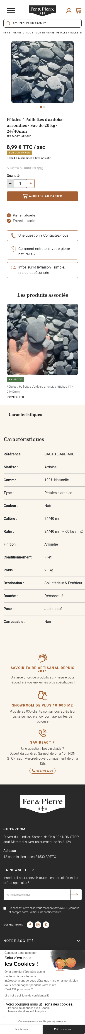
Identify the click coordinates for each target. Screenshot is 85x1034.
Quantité (13, 175)
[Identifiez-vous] (69, 10)
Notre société (18, 940)
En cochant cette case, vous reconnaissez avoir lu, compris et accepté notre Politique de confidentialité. (44, 910)
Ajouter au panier (46, 196)
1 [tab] (41, 107)
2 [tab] (44, 107)
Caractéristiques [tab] (25, 414)
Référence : (13, 454)
